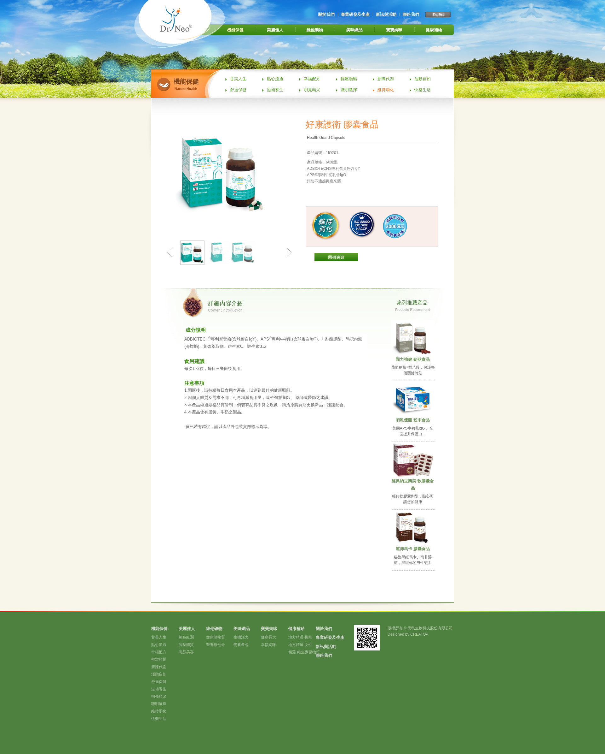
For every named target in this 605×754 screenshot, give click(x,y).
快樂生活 (422, 89)
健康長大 (268, 637)
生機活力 (241, 637)
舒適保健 (238, 89)
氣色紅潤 (186, 637)
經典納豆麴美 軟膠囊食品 (413, 484)
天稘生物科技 (189, 24)
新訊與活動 (386, 14)
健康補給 (434, 29)
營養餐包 (241, 645)
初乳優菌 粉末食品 (413, 420)
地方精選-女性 (300, 645)
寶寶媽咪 (394, 29)
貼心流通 (275, 78)
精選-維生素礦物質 (304, 652)
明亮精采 (312, 89)
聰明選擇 (349, 89)
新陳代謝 (385, 78)
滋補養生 (275, 89)
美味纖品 (354, 29)
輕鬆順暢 (349, 78)
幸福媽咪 (268, 645)
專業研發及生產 (355, 14)
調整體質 (186, 645)
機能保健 (235, 29)
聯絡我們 (411, 14)
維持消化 (385, 89)
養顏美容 (186, 652)
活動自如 (422, 78)
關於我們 (326, 14)
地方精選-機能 (300, 637)
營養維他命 (215, 645)
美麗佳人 (275, 29)
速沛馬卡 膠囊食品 (413, 548)
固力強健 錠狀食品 (413, 359)
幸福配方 (312, 78)
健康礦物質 (215, 637)
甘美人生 (238, 78)
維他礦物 (315, 29)
